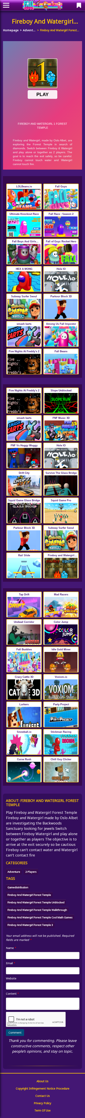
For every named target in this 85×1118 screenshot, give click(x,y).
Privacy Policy (42, 1103)
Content (12, 993)
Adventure (29, 30)
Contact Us (42, 1096)
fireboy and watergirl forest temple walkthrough (37, 910)
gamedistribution (18, 887)
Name (11, 948)
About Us (42, 1081)
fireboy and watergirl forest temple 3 (30, 925)
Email (10, 963)
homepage (11, 30)
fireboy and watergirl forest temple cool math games (40, 917)
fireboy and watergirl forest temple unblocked (36, 902)
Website (11, 978)
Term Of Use (42, 1110)
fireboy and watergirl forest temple (29, 895)
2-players (31, 871)
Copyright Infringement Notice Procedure (42, 1088)
